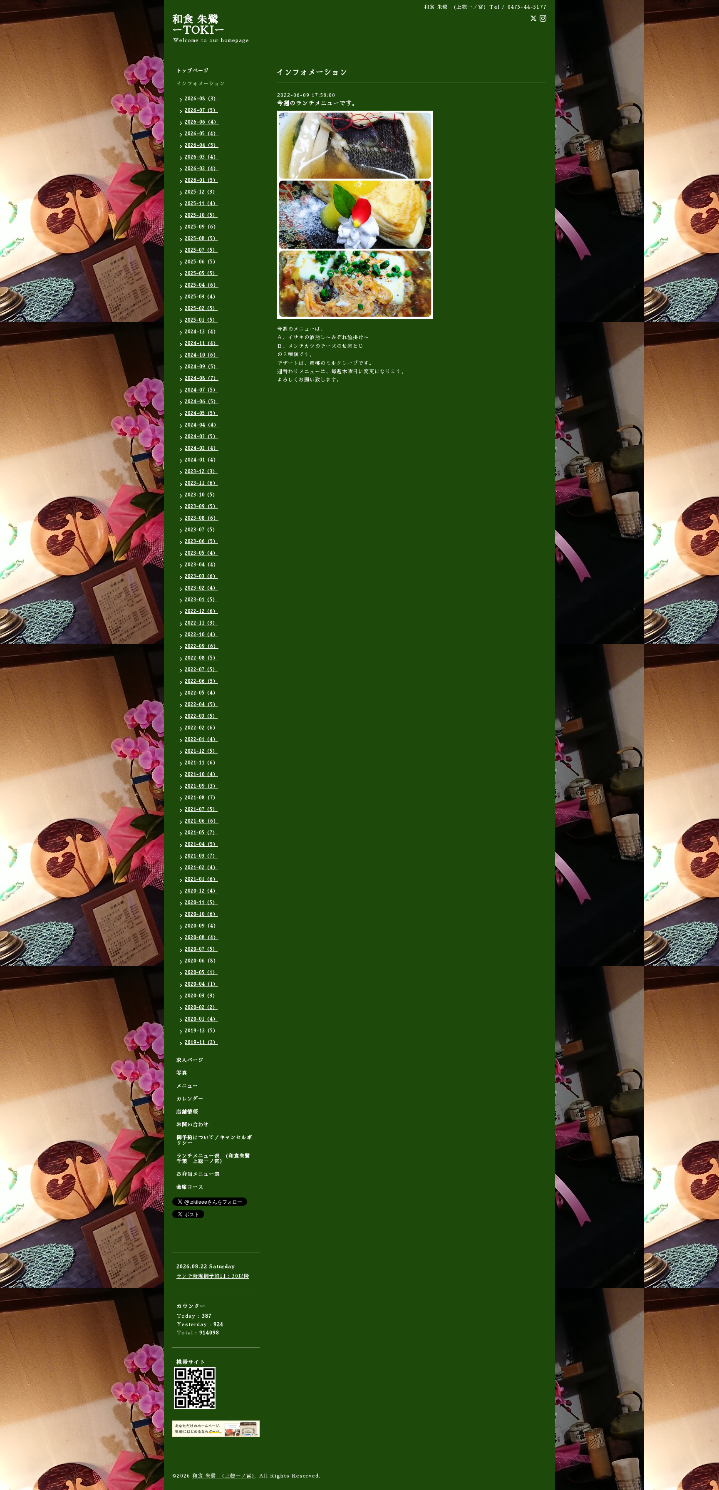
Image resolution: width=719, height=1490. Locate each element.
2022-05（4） (201, 693)
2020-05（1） (201, 972)
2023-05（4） (201, 553)
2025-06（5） (201, 262)
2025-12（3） (201, 192)
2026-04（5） (201, 145)
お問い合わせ (192, 1124)
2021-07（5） (201, 809)
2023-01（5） (201, 599)
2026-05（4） (201, 133)
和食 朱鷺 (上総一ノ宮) (223, 1475)
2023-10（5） (201, 495)
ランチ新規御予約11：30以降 (212, 1276)
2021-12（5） (201, 751)
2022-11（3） (201, 623)
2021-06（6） (201, 821)
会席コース (189, 1187)
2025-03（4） (201, 297)
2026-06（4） (202, 122)
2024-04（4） (202, 425)
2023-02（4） (201, 588)
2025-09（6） (201, 227)
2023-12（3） (201, 471)
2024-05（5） (201, 413)
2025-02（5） (201, 308)
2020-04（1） (201, 984)
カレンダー (189, 1098)
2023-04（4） (201, 565)
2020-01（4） (201, 1019)
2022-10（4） (201, 634)
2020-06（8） (201, 961)
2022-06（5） (201, 681)
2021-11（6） (201, 763)
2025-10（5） (201, 215)
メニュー (187, 1085)
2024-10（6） (201, 355)
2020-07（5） (201, 949)
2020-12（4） (201, 891)
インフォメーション (200, 83)
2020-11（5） (201, 902)
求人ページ (189, 1060)
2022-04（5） (201, 704)
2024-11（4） (201, 343)
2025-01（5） (201, 320)
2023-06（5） (201, 541)
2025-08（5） (201, 238)
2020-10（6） (201, 914)
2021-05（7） (201, 833)
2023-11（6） (201, 483)
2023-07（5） (201, 530)
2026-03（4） (201, 157)
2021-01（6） (201, 879)
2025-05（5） (201, 273)
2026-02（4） (201, 168)
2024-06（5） (201, 401)
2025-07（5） (201, 250)
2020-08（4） (201, 937)
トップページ (192, 70)
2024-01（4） (201, 460)
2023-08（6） (201, 518)
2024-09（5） (201, 366)
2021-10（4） (201, 774)
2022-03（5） (201, 716)
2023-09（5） (201, 506)
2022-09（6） (201, 646)
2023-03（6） (201, 576)
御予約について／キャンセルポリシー (214, 1140)
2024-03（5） (201, 436)
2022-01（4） (201, 739)
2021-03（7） (201, 856)
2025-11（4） (201, 203)
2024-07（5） (201, 390)
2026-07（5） (201, 110)
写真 (181, 1073)
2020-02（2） (201, 1007)
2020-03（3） (201, 996)
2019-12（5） (201, 1031)
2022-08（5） (201, 658)
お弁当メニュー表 (198, 1174)
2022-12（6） (201, 611)
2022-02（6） (201, 728)
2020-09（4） (201, 926)
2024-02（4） (201, 448)
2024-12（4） (201, 332)
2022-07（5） (201, 669)
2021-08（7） (201, 798)
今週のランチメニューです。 (317, 103)
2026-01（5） (201, 180)
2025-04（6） (201, 285)
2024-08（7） (201, 378)
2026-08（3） (201, 99)
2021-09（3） (201, 786)
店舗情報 (187, 1111)
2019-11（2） (201, 1042)
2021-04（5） (201, 844)
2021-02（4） (201, 867)
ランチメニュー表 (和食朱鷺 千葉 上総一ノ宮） (215, 1158)
